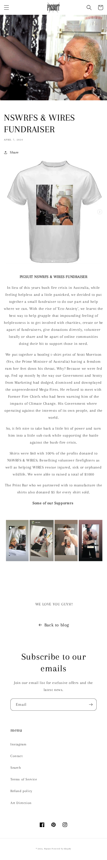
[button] (6, 7)
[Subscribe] (90, 704)
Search (15, 768)
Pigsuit (47, 849)
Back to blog (56, 624)
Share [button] (14, 152)
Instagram (18, 744)
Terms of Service (23, 779)
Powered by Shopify (61, 849)
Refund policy (21, 791)
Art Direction (21, 803)
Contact (16, 756)
